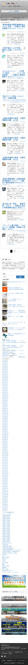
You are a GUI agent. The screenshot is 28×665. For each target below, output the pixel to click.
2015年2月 (5, 507)
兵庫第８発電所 (6, 539)
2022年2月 (5, 371)
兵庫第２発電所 (21, 99)
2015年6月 (5, 501)
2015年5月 (5, 502)
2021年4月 (5, 387)
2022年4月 (5, 367)
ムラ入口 (3, 652)
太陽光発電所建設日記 (8, 548)
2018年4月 (5, 446)
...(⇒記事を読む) (16, 44)
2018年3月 (5, 447)
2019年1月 (5, 431)
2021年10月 (5, 377)
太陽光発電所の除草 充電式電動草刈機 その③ (13, 119)
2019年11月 (5, 415)
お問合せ (10, 653)
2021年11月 (5, 376)
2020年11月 (5, 395)
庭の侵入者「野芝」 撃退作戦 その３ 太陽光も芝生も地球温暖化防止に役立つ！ (13, 205)
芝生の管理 (23, 209)
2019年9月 (5, 418)
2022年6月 (5, 364)
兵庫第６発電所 (6, 536)
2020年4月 (5, 406)
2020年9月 (5, 398)
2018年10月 (5, 436)
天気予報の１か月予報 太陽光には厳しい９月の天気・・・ (13, 50)
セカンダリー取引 (6, 513)
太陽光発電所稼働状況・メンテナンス (11, 549)
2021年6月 (5, 384)
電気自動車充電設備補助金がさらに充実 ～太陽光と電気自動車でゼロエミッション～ (13, 27)
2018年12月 (5, 433)
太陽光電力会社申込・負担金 (9, 553)
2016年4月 (5, 485)
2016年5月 (5, 483)
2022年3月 (5, 369)
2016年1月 (5, 489)
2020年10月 (5, 397)
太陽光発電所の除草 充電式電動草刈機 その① (13, 158)
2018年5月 (5, 444)
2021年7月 (5, 382)
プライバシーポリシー (22, 660)
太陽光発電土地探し (7, 546)
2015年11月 (5, 493)
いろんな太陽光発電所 (8, 512)
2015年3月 (5, 506)
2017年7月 (5, 460)
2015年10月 (5, 494)
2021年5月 (5, 385)
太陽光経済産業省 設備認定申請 (10, 551)
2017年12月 (5, 452)
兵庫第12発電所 (6, 518)
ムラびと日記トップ (6, 17)
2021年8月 (5, 380)
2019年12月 (5, 413)
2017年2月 (5, 468)
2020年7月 (5, 402)
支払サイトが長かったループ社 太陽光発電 (13, 97)
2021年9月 (5, 379)
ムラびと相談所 (4, 653)
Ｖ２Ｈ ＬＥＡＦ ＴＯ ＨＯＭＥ (10, 572)
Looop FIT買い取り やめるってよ (16, 281)
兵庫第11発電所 (6, 517)
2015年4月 (5, 504)
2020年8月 (5, 400)
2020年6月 (5, 403)
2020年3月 (5, 408)
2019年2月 (5, 429)
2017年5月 (5, 463)
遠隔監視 (4, 567)
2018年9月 (5, 437)
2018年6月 (5, 442)
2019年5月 (5, 424)
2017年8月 (5, 459)
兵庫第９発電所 (6, 541)
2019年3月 (5, 428)
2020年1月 (5, 411)
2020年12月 (5, 393)
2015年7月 (5, 499)
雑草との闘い (23, 121)
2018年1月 (5, 450)
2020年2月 (5, 410)
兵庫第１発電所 (15, 99)
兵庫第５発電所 (16, 100)
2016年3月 (5, 486)
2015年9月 (5, 496)
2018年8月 (5, 439)
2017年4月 (5, 465)
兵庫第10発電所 (6, 515)
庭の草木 (4, 554)
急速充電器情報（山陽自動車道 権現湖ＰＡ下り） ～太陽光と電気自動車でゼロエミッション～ (13, 181)
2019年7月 (5, 421)
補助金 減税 (5, 566)
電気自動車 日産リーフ (21, 31)
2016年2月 (5, 488)
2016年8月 (5, 478)
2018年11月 (5, 434)
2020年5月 (5, 405)
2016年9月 (5, 476)
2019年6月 (5, 423)
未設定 (4, 561)
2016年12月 (5, 472)
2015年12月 (5, 491)
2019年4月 (5, 426)
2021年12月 (5, 374)
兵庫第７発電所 (6, 538)
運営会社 (4, 660)
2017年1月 (5, 470)
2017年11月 (5, 454)
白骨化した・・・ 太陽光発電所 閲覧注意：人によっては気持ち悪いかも (17, 312)
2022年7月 (5, 363)
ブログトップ (21, 19)
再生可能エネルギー (7, 543)
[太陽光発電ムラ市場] (14, 587)
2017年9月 (5, 457)
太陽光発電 (5, 544)
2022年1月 (5, 372)
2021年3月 (5, 389)
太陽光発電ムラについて (11, 660)
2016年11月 (5, 473)
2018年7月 (5, 441)
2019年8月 (5, 420)
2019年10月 (5, 416)
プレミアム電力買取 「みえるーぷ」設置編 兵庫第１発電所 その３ (14, 227)
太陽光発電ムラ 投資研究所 (8, 19)
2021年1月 (5, 392)
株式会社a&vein (5, 645)
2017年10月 (5, 455)
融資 (3, 564)
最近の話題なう (22, 53)
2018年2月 (5, 449)
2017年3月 (5, 467)
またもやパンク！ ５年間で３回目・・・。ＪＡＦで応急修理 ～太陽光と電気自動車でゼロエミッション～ (13, 74)
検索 (20, 277)
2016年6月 (5, 481)
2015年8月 (5, 498)
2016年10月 (5, 475)
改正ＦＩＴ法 (5, 556)
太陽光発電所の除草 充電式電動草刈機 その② (13, 139)
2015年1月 (5, 509)
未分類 (4, 559)
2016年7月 (5, 480)
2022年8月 (5, 361)
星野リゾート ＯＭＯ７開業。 (16, 316)
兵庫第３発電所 (6, 526)
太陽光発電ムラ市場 (18, 17)
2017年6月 (5, 462)
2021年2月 (5, 390)
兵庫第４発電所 (10, 100)
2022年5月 (5, 366)
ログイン (11, 11)
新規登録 (16, 11)
